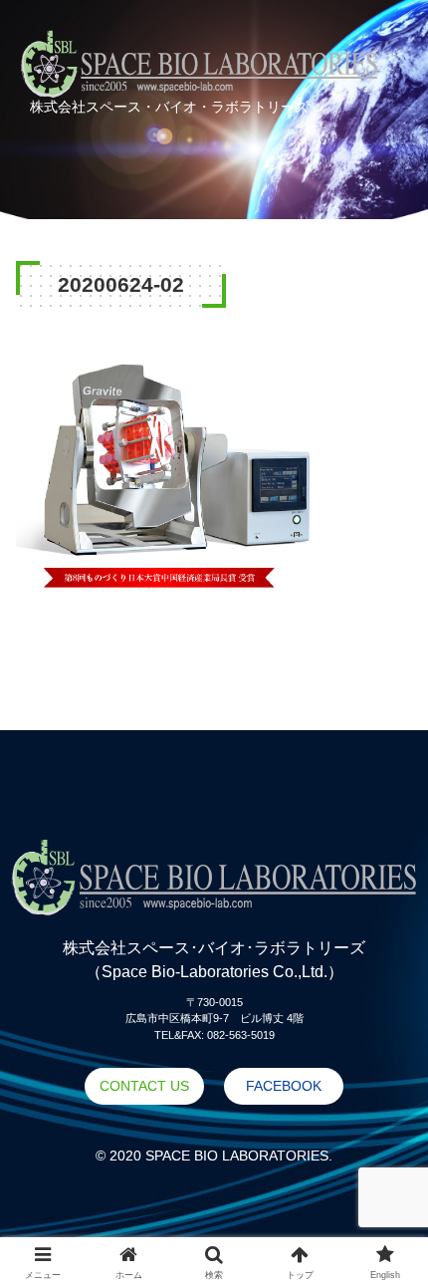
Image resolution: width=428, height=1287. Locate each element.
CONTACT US (144, 1086)
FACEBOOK (283, 1086)
